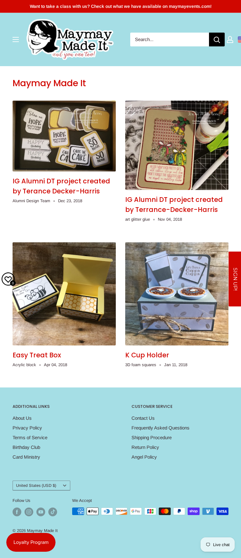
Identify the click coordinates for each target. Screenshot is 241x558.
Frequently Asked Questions (160, 427)
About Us (22, 418)
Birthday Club (26, 447)
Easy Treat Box (37, 355)
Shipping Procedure (151, 437)
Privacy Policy (27, 427)
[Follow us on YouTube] (40, 512)
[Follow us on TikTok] (52, 512)
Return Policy (145, 447)
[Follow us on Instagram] (28, 512)
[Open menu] (16, 39)
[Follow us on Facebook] (17, 512)
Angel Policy (144, 457)
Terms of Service (30, 437)
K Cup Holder (147, 355)
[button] (234, 279)
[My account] (230, 39)
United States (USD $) (36, 485)
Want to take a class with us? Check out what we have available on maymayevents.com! (121, 6)
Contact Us (143, 418)
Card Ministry (26, 457)
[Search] (217, 39)
